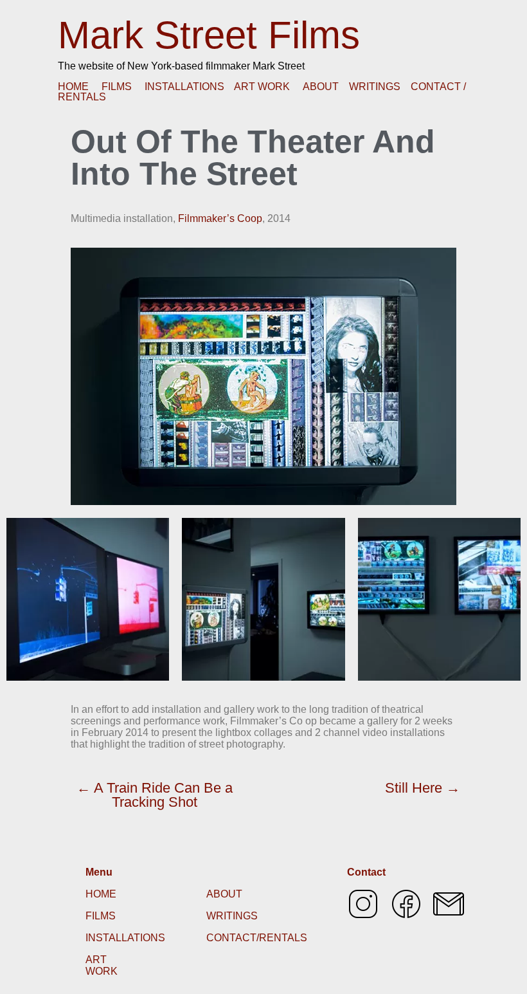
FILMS (117, 86)
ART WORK (262, 86)
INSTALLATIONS (184, 86)
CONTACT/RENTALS (256, 937)
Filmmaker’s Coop (220, 218)
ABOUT (321, 86)
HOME (73, 86)
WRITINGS (374, 86)
